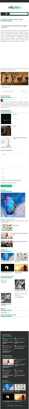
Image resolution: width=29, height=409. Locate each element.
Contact (17, 405)
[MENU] (6, 14)
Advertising (4, 87)
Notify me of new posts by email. (9, 182)
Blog (5, 99)
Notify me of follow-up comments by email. (11, 180)
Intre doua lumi (24, 91)
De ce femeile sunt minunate (7, 91)
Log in (21, 405)
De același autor (10, 99)
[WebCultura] (3, 13)
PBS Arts (15, 68)
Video (8, 87)
